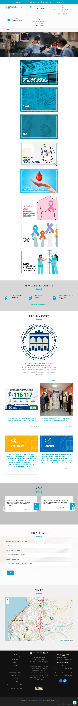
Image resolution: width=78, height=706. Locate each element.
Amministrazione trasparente (15, 656)
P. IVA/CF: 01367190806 (15, 688)
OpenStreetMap (63, 640)
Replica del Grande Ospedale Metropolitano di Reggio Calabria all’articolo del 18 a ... (39, 364)
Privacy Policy (46, 700)
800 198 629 (41, 8)
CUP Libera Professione (41, 6)
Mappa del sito (15, 675)
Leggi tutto (27, 507)
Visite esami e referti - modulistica (17, 296)
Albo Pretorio (15, 659)
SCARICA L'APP (47, 2)
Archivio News (15, 669)
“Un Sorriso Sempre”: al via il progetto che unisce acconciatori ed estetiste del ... (21, 420)
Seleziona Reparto (12, 559)
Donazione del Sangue (39, 296)
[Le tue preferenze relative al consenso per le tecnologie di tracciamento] (74, 702)
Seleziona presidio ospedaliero (16, 541)
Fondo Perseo (60, 2)
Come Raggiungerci (15, 672)
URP (17, 18)
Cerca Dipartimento (13, 550)
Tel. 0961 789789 (38, 26)
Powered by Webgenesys (65, 704)
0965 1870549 (62, 14)
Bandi (15, 666)
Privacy (15, 662)
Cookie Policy (54, 700)
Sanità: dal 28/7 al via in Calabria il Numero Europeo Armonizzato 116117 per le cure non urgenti (19, 502)
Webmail (18, 2)
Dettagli (53, 380)
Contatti (15, 678)
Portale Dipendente (31, 2)
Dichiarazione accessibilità (15, 685)
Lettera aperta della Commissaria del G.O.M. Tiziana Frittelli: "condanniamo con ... (56, 420)
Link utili (15, 682)
